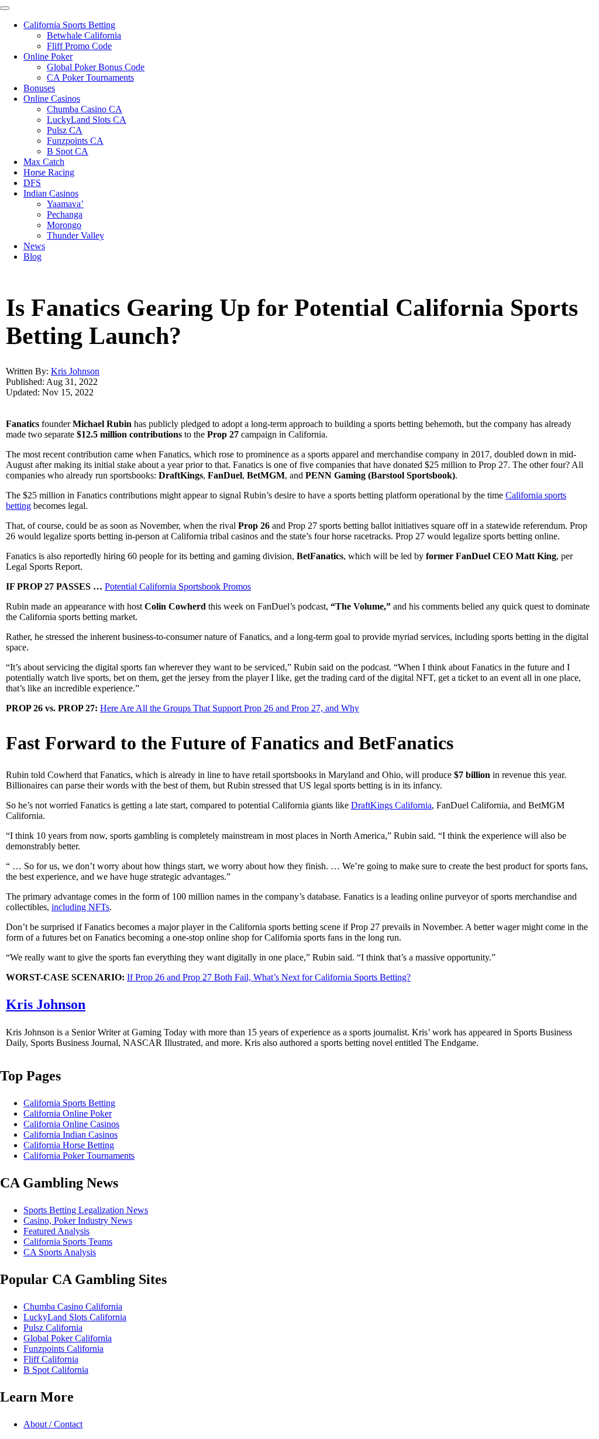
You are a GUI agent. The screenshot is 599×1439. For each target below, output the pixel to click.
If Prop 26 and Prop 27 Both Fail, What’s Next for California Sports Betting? (269, 977)
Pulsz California (52, 1328)
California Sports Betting (69, 25)
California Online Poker (67, 1113)
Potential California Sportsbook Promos (178, 586)
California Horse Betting (68, 1145)
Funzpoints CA (75, 141)
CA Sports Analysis (59, 1252)
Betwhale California (84, 35)
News (34, 246)
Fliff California (50, 1359)
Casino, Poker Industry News (77, 1220)
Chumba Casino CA (84, 109)
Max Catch (43, 162)
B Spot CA (67, 151)
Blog (32, 256)
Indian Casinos (50, 193)
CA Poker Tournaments (90, 77)
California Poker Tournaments (79, 1156)
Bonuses (39, 88)
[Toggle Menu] (4, 8)
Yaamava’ (65, 204)
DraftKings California (391, 805)
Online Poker (48, 56)
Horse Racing (48, 172)
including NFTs (80, 907)
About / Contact (52, 1424)
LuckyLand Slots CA (86, 120)
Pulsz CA (64, 130)
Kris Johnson (75, 371)
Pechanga (64, 214)
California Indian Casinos (70, 1135)
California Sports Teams (67, 1242)
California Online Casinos (71, 1124)
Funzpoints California (63, 1349)
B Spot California (55, 1370)
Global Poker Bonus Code (95, 67)
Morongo (64, 225)
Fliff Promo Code (79, 46)
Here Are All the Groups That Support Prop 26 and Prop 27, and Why (229, 708)
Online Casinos (51, 99)
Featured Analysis (56, 1231)
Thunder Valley (75, 235)
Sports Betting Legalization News (85, 1210)
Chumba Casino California (72, 1306)
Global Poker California (67, 1338)
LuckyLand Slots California (74, 1317)
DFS (32, 183)
